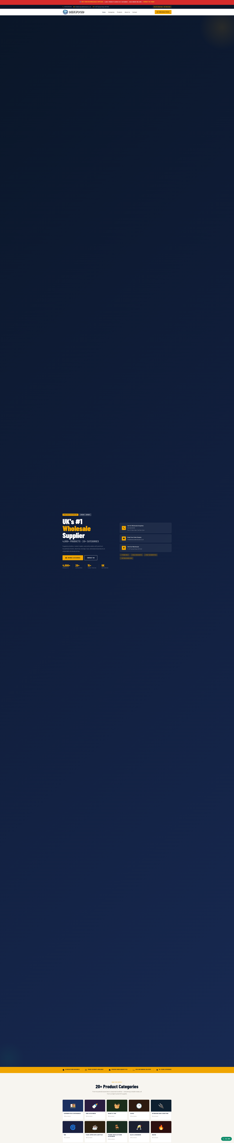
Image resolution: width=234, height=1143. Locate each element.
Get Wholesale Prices (163, 12)
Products (119, 12)
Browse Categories (74, 558)
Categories (111, 12)
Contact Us (91, 558)
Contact (134, 12)
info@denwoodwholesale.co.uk (83, 6)
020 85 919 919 (68, 6)
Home (104, 12)
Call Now (227, 1139)
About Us (127, 12)
